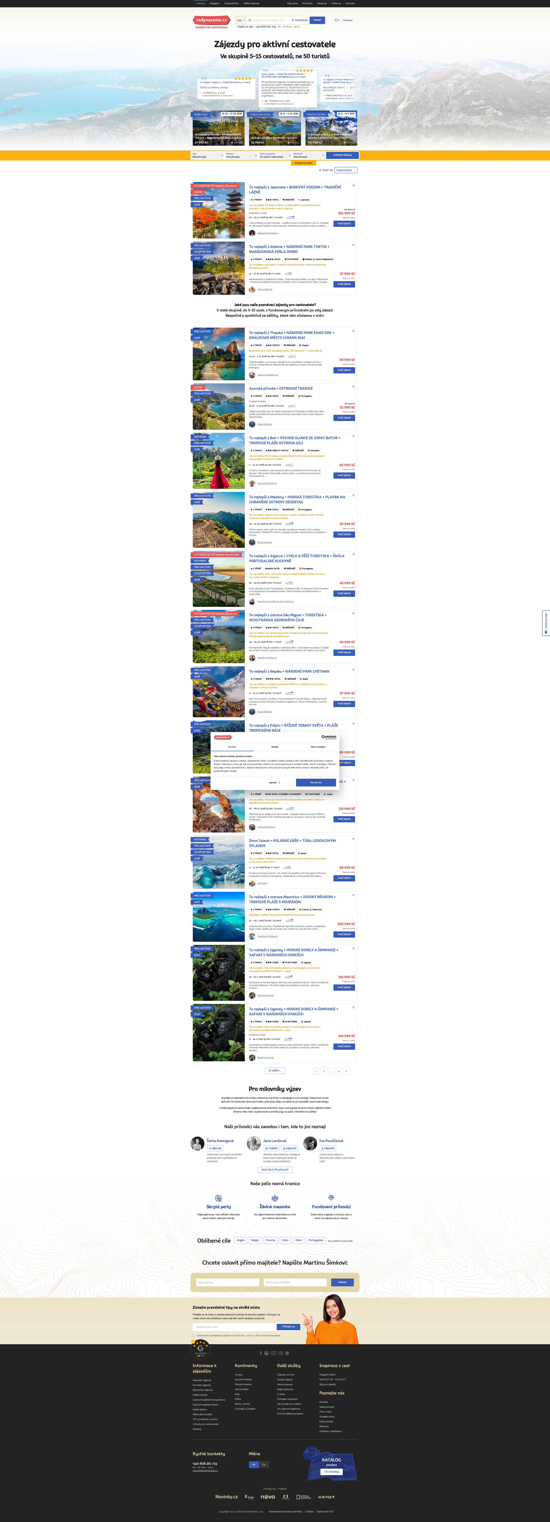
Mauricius (317, 910)
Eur (264, 1464)
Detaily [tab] (275, 747)
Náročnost (290, 218)
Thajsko (305, 345)
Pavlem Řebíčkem (224, 95)
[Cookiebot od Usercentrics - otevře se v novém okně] (323, 737)
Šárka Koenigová (220, 1141)
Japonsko (305, 200)
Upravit (273, 782)
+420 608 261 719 (265, 26)
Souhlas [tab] (232, 747)
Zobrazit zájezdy (342, 155)
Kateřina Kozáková (267, 657)
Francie (305, 910)
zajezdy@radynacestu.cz (205, 1470)
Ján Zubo (262, 883)
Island (303, 853)
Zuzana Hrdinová (266, 827)
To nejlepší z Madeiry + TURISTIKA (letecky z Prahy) (225, 82)
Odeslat (342, 1282)
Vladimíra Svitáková (267, 936)
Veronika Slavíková (267, 483)
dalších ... (275, 1070)
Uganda (307, 963)
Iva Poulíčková (331, 1141)
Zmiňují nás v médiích (275, 1488)
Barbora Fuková (266, 995)
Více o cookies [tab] (318, 747)
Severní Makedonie (324, 259)
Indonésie (315, 451)
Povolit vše (316, 782)
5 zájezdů (328, 1148)
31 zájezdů (289, 1148)
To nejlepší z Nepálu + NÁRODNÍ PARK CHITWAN (289, 671)
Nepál (305, 679)
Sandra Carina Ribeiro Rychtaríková (276, 601)
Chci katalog (331, 1472)
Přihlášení (347, 20)
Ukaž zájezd (344, 223)
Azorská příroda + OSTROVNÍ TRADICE (274, 138)
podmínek (249, 1335)
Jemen (330, 794)
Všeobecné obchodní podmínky (285, 1511)
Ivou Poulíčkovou (285, 104)
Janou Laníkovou (346, 98)
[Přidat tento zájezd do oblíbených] (353, 185)
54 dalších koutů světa (341, 1241)
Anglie (240, 1240)
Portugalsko (306, 396)
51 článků (272, 1148)
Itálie (298, 1240)
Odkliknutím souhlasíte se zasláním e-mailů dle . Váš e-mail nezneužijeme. (238, 1335)
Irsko (285, 1240)
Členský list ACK (325, 1511)
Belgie (255, 1240)
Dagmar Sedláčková (268, 375)
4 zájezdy (215, 1148)
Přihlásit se (288, 1327)
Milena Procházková (268, 233)
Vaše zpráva (204, 1279)
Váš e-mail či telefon (275, 1279)
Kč (254, 1464)
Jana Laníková (265, 289)
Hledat (317, 20)
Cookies (309, 1511)
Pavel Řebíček (265, 424)
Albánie (308, 259)
